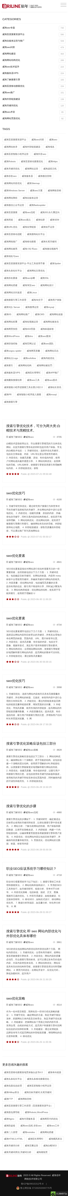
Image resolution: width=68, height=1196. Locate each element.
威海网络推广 (10, 241)
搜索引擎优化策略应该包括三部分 (31, 743)
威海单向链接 (54, 1072)
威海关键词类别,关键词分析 (17, 1152)
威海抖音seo (40, 154)
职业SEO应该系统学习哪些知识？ (31, 868)
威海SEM (54, 219)
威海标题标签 (47, 329)
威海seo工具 (33, 380)
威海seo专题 (33, 27)
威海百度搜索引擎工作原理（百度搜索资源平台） (28, 1105)
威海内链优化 (47, 358)
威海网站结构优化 (33, 60)
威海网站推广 (23, 314)
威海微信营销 (44, 176)
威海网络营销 (54, 190)
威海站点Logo (11, 358)
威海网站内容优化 (13, 183)
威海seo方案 (36, 190)
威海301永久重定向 (50, 212)
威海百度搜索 (10, 212)
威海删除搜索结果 (13, 380)
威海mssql (51, 394)
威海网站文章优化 (36, 270)
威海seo (53, 139)
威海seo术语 (33, 112)
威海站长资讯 (54, 387)
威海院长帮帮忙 (33, 372)
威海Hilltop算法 (11, 1092)
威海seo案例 (44, 336)
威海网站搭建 (10, 285)
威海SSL (44, 278)
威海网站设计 (47, 285)
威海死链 (8, 219)
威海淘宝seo (29, 285)
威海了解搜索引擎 (33, 79)
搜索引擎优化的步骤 (21, 806)
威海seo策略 (32, 750)
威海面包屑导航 (12, 1112)
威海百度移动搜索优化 (33, 86)
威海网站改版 (56, 314)
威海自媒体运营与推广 (33, 40)
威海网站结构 (24, 365)
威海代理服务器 (27, 1119)
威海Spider (55, 263)
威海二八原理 (10, 1132)
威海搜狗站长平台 (36, 234)
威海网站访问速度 (13, 292)
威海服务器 (27, 176)
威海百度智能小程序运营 (16, 154)
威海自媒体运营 (30, 198)
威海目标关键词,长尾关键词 (38, 1092)
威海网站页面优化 (33, 118)
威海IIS (7, 314)
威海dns (29, 336)
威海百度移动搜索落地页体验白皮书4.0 (23, 1072)
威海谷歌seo (10, 176)
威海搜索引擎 (10, 402)
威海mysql (49, 307)
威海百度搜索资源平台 (33, 34)
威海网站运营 (31, 168)
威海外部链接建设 (33, 99)
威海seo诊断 (29, 278)
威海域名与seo (11, 256)
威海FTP (8, 1099)
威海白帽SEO (50, 1145)
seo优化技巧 (15, 493)
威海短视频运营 (30, 321)
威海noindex (29, 1132)
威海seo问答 (33, 47)
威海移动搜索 (29, 241)
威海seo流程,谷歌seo (31, 1125)
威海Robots (10, 161)
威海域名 (50, 147)
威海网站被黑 (10, 249)
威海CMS (39, 314)
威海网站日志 (52, 351)
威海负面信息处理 (13, 1085)
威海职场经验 (10, 343)
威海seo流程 (29, 212)
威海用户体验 (54, 300)
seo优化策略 (15, 998)
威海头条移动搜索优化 (38, 1079)
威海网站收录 (10, 147)
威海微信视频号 (50, 249)
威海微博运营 (32, 307)
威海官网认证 (29, 343)
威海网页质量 (33, 351)
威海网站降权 (10, 198)
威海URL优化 (10, 227)
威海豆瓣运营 (31, 1145)
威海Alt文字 (37, 300)
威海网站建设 (33, 53)
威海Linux (32, 292)
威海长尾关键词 (49, 241)
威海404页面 (29, 329)
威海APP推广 (52, 372)
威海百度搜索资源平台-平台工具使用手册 (24, 263)
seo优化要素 (15, 555)
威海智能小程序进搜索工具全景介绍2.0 (23, 387)
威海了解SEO (15, 437)
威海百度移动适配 (13, 234)
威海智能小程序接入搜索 (29, 394)
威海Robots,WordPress (36, 1112)
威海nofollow (29, 358)
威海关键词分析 (12, 1145)
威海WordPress (12, 336)
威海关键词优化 (33, 105)
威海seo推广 (33, 92)
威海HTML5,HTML (13, 1139)
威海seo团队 (47, 343)
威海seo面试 (51, 380)
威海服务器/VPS (33, 73)
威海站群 (40, 219)
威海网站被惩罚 (44, 365)
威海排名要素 (10, 278)
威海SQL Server (12, 307)
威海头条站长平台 (13, 270)
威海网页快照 (10, 329)
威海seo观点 (24, 219)
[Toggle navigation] (63, 5)
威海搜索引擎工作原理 (15, 300)
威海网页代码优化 (49, 1119)
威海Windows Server (14, 190)
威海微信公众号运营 (14, 205)
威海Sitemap (33, 183)
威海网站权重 (10, 321)
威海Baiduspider (37, 205)
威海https (53, 161)
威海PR (8, 394)
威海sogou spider (13, 351)
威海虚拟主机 (50, 168)
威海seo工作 (53, 1125)
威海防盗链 (9, 1125)
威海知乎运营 (47, 227)
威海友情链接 (29, 227)
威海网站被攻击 (51, 321)
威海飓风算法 (55, 1139)
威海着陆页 (42, 1152)
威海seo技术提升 (33, 66)
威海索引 (8, 365)
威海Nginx (9, 1119)
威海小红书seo (30, 249)
